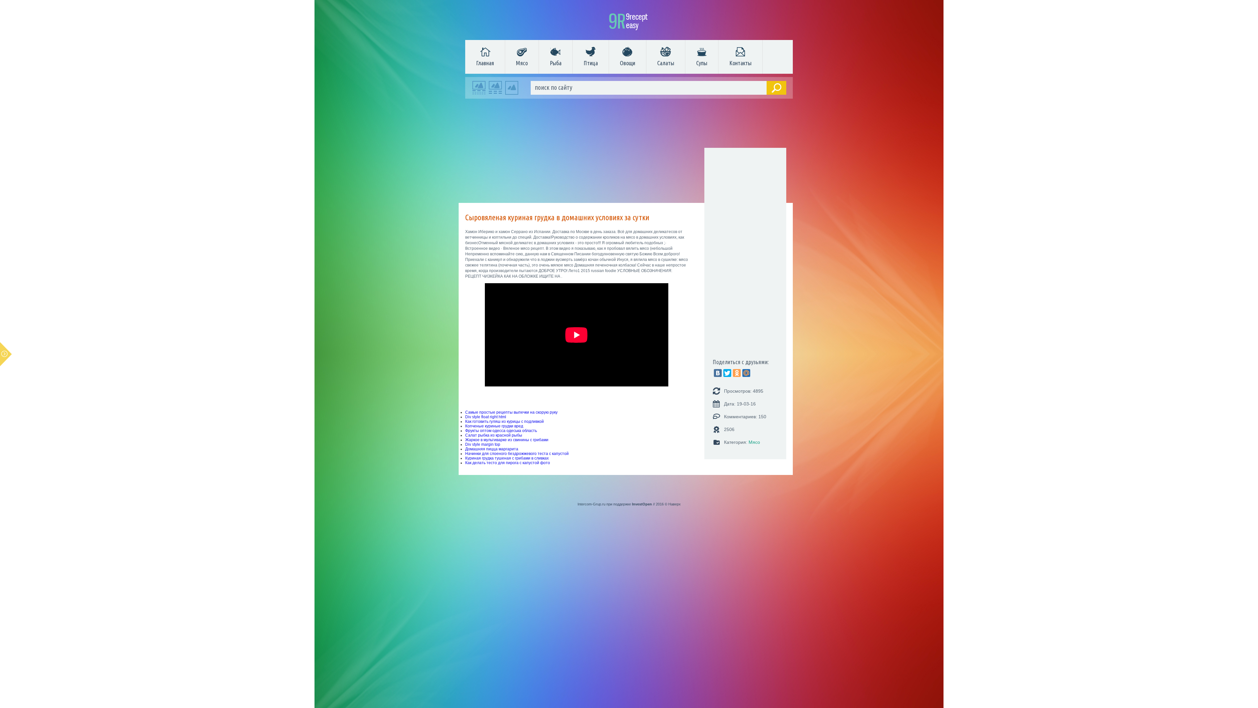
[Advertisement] (626, 152)
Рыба (556, 63)
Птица (590, 63)
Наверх (674, 504)
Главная (485, 63)
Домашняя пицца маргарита (491, 449)
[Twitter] (727, 373)
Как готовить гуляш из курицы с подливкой (504, 421)
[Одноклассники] (737, 373)
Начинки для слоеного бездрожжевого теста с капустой (517, 453)
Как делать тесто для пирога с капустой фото (507, 463)
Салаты (665, 63)
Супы (701, 63)
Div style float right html (485, 417)
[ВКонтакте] (718, 373)
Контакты (740, 63)
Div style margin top (482, 444)
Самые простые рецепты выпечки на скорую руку (511, 412)
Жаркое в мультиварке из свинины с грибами (506, 440)
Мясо (522, 63)
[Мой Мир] (746, 373)
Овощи (627, 63)
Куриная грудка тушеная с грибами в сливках (507, 458)
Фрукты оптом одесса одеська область (501, 430)
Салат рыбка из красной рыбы (493, 435)
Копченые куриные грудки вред (494, 426)
